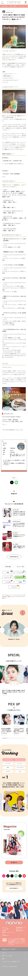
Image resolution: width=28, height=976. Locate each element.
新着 (8, 572)
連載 (11, 6)
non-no (14, 923)
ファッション (21, 6)
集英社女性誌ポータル (20, 930)
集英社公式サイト (19, 929)
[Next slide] (17, 684)
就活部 (20, 582)
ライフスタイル (20, 767)
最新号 (15, 6)
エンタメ (8, 771)
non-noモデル (4, 6)
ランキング (14, 587)
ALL (14, 759)
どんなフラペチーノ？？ (10, 74)
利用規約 (4, 930)
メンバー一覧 (20, 566)
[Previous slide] (10, 684)
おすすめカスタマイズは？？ (11, 80)
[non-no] (14, 2)
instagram (3, 875)
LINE (16, 482)
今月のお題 (8, 566)
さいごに (6, 82)
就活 (8, 767)
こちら (12, 944)
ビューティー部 (7, 577)
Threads (20, 875)
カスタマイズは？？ (9, 78)
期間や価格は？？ (8, 76)
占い (20, 771)
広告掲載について (5, 935)
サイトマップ (5, 927)
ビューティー (20, 763)
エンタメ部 (7, 582)
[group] (14, 801)
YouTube (24, 875)
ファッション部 (20, 572)
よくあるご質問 (5, 929)
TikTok (7, 875)
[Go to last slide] (3, 801)
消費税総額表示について (21, 927)
